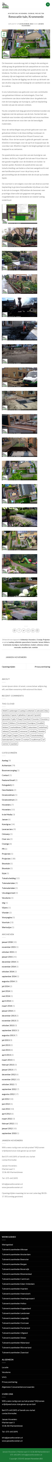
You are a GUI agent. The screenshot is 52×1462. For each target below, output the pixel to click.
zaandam (14, 744)
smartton (24, 647)
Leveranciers (7, 829)
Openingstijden (8, 666)
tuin (30, 647)
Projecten (39, 13)
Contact (5, 775)
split (4, 736)
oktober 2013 (8, 1025)
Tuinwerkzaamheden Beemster (15, 1259)
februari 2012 (8, 1123)
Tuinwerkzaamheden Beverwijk (15, 1269)
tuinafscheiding (37, 736)
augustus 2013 (8, 1035)
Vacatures (6, 898)
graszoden (6, 719)
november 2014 (9, 966)
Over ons (6, 839)
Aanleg (5, 760)
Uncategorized (8, 893)
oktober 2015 (8, 952)
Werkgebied (7, 1244)
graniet (37, 715)
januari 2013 (7, 1069)
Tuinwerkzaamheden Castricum (15, 1279)
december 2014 (9, 961)
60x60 (5, 711)
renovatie (17, 647)
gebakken (22, 715)
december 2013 (9, 1015)
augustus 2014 (8, 981)
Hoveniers (23, 13)
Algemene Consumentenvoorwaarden (18, 1387)
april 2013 (6, 1055)
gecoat (30, 715)
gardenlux (6, 715)
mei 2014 (6, 996)
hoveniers (44, 719)
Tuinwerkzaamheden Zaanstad (15, 1352)
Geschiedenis (7, 790)
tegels (16, 736)
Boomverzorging (9, 770)
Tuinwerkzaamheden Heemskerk (16, 1293)
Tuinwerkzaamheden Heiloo (14, 1303)
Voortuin (5, 922)
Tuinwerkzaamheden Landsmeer (16, 1313)
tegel (9, 736)
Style (4, 873)
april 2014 (6, 1001)
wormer (5, 744)
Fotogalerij (6, 785)
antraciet (40, 711)
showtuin (41, 731)
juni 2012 (6, 1104)
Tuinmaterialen (8, 883)
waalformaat (35, 740)
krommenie (7, 645)
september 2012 (9, 1089)
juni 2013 (6, 1045)
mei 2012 (6, 1109)
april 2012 (6, 1113)
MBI (24, 727)
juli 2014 (5, 986)
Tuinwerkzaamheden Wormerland (16, 1347)
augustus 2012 (8, 1094)
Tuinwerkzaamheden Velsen (14, 1337)
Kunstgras (6, 824)
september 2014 (9, 976)
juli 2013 (5, 1040)
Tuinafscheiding (9, 878)
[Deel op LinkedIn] (37, 630)
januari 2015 (7, 957)
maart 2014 (7, 1006)
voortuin (35, 647)
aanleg (11, 642)
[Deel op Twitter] (24, 630)
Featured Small (8, 780)
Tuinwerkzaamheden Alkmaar (15, 1249)
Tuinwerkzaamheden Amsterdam (16, 1254)
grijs (14, 719)
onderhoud (43, 727)
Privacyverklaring (42, 666)
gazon (14, 715)
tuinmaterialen (8, 740)
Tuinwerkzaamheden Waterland (15, 1342)
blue (46, 711)
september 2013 (9, 1030)
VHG (4, 1377)
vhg (3, 903)
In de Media (7, 814)
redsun (46, 645)
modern (33, 645)
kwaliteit (41, 723)
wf (43, 740)
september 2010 (9, 1133)
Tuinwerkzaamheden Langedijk (15, 1318)
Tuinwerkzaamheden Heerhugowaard (18, 1298)
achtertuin (18, 642)
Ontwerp (6, 834)
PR (3, 849)
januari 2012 (7, 1128)
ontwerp (40, 645)
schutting (33, 731)
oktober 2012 (8, 1084)
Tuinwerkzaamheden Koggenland (16, 1308)
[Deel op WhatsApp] (14, 630)
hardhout (27, 719)
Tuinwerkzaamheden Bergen (14, 1264)
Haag (20, 719)
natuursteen (32, 727)
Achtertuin (13, 13)
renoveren (23, 731)
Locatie (5, 1367)
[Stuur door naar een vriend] (28, 630)
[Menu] (48, 4)
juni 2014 (6, 991)
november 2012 (9, 1079)
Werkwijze (6, 927)
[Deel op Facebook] (19, 630)
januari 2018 (7, 942)
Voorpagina (7, 917)
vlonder (18, 740)
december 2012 (9, 1074)
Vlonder (5, 912)
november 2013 (9, 1020)
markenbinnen (25, 645)
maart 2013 (7, 1060)
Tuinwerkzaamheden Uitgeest (15, 1333)
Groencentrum (8, 795)
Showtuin (6, 863)
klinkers (47, 642)
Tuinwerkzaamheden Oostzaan (15, 1323)
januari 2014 (7, 1011)
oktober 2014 (8, 971)
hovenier (35, 642)
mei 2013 (6, 1050)
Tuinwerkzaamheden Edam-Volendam (18, 1284)
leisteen (5, 727)
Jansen (40, 642)
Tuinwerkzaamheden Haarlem (15, 1288)
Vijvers (5, 907)
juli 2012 (5, 1099)
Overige (31, 13)
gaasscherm (26, 642)
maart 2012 (7, 1118)
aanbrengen (13, 711)
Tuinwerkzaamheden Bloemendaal (17, 1274)
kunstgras (15, 645)
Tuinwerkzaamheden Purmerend (16, 1328)
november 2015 (9, 947)
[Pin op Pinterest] (33, 630)
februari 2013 (8, 1064)
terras (22, 736)
